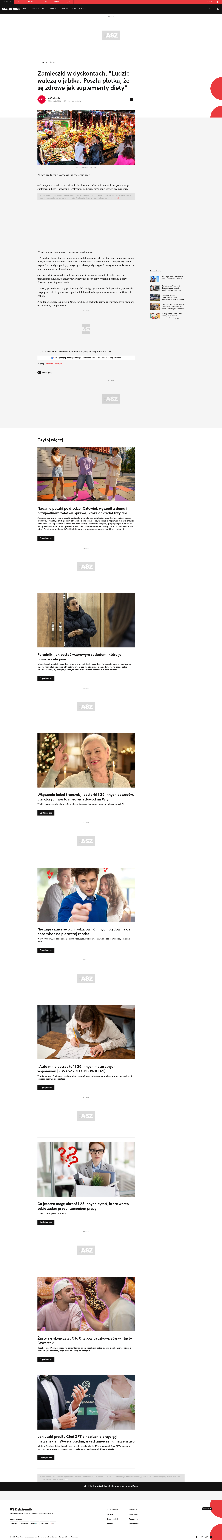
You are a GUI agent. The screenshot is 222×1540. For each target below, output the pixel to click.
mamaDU (44, 2)
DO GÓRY (206, 1509)
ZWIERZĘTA (53, 9)
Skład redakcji (112, 1519)
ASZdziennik (7, 2)
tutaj (116, 198)
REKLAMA (82, 9)
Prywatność (134, 1523)
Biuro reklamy (112, 1510)
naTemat (19, 2)
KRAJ (44, 9)
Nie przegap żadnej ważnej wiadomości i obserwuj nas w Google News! (88, 357)
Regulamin (133, 1519)
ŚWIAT (73, 9)
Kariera (110, 1514)
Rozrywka (68, 2)
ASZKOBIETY (34, 9)
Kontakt (110, 1523)
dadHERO (55, 2)
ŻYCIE (24, 9)
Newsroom (133, 1514)
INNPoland (31, 2)
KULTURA (64, 9)
